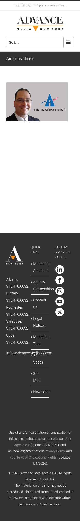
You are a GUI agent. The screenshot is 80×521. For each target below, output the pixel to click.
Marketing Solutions (40, 267)
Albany (11, 279)
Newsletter (40, 392)
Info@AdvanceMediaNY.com (50, 5)
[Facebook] (59, 280)
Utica (10, 335)
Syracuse (13, 321)
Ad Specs (38, 358)
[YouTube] (59, 301)
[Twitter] (59, 312)
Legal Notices (39, 322)
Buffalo (12, 293)
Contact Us (39, 303)
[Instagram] (59, 291)
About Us (46, 479)
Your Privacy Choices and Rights (33, 457)
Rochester (14, 307)
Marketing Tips (40, 340)
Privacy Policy (55, 451)
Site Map (37, 377)
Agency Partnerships (40, 285)
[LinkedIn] (59, 269)
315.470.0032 (17, 286)
